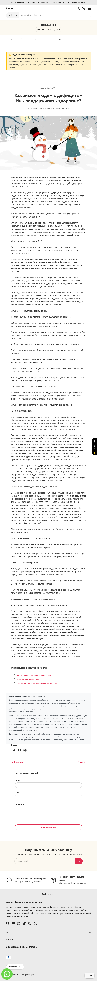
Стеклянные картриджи (28, 679)
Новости (16, 39)
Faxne (14, 975)
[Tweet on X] (14, 750)
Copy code (55, 29)
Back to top (47, 894)
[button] (84, 8)
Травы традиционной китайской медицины (37, 683)
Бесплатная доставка (76, 2)
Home (8, 39)
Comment (20, 804)
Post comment (48, 827)
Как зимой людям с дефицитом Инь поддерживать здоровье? (43, 39)
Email (17, 792)
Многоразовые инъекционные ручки (34, 675)
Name (18, 780)
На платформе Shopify (25, 975)
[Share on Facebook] (19, 750)
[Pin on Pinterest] (25, 750)
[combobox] (48, 15)
